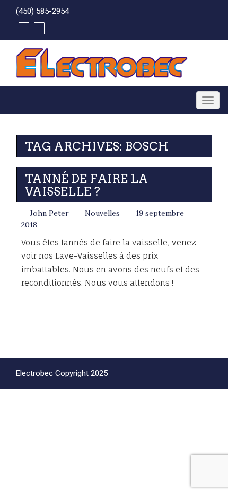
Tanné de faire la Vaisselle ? (86, 185)
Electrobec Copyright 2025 (62, 373)
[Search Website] (38, 28)
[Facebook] (22, 28)
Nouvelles (102, 213)
